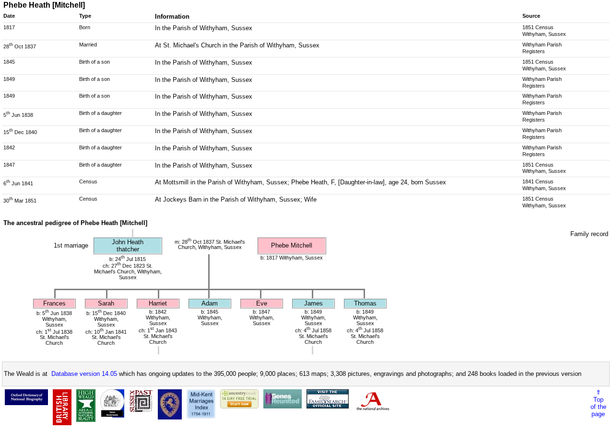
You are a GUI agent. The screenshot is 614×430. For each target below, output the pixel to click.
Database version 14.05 (84, 373)
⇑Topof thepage (598, 403)
